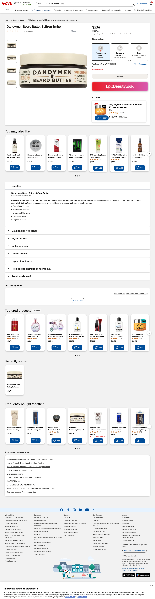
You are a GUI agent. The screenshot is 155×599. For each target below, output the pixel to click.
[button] (140, 64)
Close (151, 585)
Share (73, 31)
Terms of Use (82, 597)
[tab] (12, 45)
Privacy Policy (70, 597)
